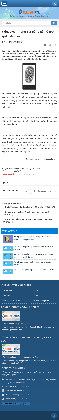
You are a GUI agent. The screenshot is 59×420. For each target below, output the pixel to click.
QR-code (8, 404)
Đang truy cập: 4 (23, 404)
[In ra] (50, 45)
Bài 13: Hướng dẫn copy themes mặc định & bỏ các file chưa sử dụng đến (33, 255)
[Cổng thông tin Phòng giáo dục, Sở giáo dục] (11, 350)
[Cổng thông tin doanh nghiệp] (11, 316)
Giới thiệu (36, 290)
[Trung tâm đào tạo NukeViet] (29, 11)
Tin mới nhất (9, 231)
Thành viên (7, 290)
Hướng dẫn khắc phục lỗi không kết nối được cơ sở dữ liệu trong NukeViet (33, 238)
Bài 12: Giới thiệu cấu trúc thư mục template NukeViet (32, 263)
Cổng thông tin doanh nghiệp (20, 307)
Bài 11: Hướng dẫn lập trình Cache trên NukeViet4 (34, 270)
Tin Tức (6, 296)
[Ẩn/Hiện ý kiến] (26, 191)
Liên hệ (35, 296)
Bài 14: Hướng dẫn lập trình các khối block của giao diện (33, 248)
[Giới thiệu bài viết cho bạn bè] (45, 45)
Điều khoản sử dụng (11, 301)
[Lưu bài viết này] (55, 45)
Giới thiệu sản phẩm (40, 301)
